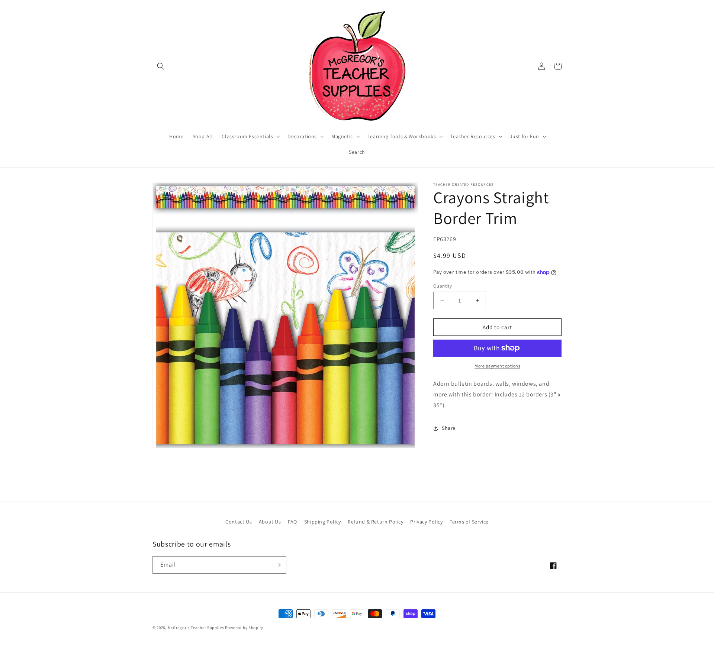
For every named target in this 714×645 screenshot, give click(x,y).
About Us (270, 521)
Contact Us (238, 521)
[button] (160, 66)
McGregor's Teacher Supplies (196, 627)
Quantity (442, 286)
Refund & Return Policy (375, 521)
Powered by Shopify (244, 627)
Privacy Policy (426, 521)
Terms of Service (469, 521)
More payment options (497, 366)
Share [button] (449, 428)
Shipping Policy (322, 521)
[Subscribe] (278, 565)
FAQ (292, 521)
